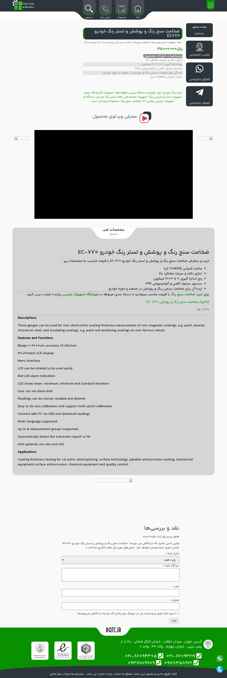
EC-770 (203, 309)
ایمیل (174, 600)
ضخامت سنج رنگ (141, 42)
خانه (179, 42)
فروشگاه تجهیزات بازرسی (80, 294)
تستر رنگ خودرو (172, 93)
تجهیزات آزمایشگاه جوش (99, 93)
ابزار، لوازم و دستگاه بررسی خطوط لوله (138, 93)
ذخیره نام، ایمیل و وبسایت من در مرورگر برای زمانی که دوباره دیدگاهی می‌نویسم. (126, 613)
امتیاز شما (172, 553)
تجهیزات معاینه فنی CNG (132, 97)
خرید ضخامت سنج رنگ (187, 294)
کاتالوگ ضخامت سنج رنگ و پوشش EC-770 (177, 302)
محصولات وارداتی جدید (105, 101)
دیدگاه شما (171, 565)
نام (176, 586)
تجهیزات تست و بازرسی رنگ (163, 42)
